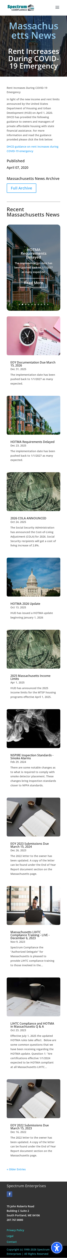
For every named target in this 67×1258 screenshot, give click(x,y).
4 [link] (28, 304)
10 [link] (47, 304)
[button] (57, 10)
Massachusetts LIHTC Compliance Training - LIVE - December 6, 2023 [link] (30, 935)
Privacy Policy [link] (15, 1230)
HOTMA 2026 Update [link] (25, 604)
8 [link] (41, 304)
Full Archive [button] (21, 188)
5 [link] (32, 304)
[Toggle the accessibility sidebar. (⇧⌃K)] (56, 1247)
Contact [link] (12, 1242)
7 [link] (38, 304)
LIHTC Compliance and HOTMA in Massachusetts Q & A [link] (32, 1025)
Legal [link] (10, 1236)
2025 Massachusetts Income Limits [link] (30, 677)
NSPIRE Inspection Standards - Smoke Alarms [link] (31, 756)
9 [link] (44, 304)
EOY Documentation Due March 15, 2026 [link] (32, 363)
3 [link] (25, 304)
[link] (20, 7)
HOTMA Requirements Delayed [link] (34, 253)
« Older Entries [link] (16, 1169)
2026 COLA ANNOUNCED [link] (28, 518)
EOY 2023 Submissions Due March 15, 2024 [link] (29, 845)
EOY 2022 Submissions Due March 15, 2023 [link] (29, 1126)
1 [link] (19, 304)
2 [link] (22, 304)
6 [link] (35, 304)
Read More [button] (33, 282)
